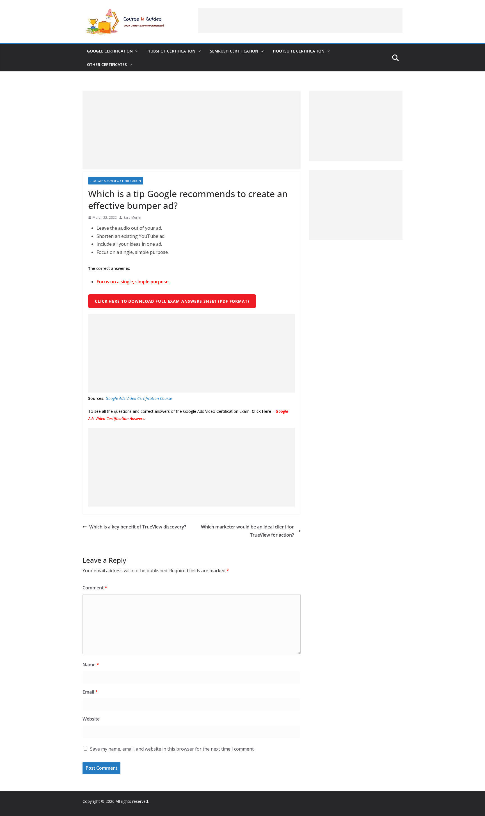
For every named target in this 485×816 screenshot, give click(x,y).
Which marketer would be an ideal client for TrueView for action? (247, 531)
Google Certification (110, 51)
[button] (135, 51)
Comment (95, 588)
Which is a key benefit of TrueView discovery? (137, 527)
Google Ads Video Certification (115, 181)
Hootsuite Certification (298, 51)
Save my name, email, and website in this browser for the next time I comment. (172, 749)
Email (90, 692)
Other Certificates (107, 64)
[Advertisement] (300, 20)
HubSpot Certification (171, 51)
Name (91, 665)
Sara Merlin (132, 217)
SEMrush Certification (234, 51)
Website (91, 719)
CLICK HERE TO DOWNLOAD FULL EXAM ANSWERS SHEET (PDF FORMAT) (172, 301)
